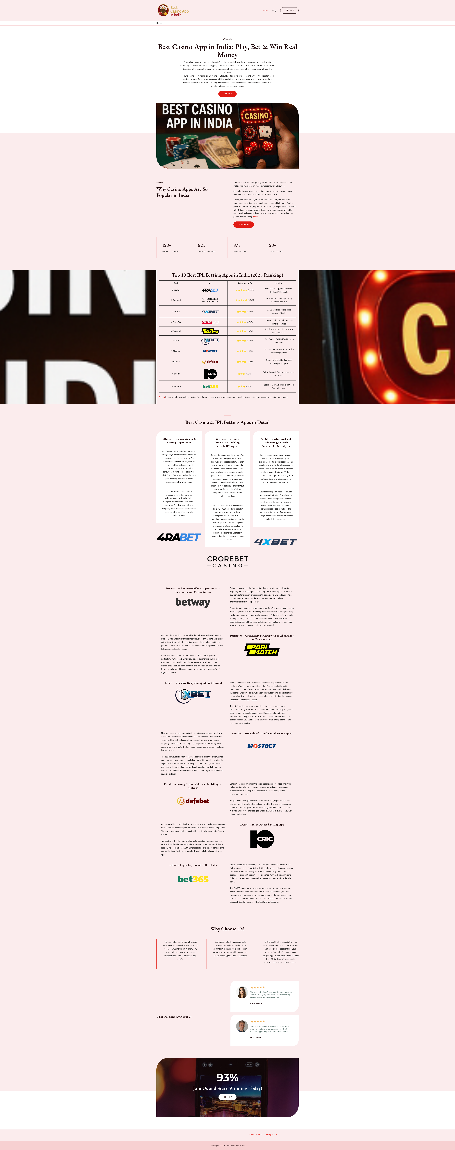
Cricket (162, 397)
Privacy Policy (271, 1134)
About (252, 1134)
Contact (259, 1134)
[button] (227, 1097)
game (255, 217)
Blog (274, 10)
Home (265, 10)
